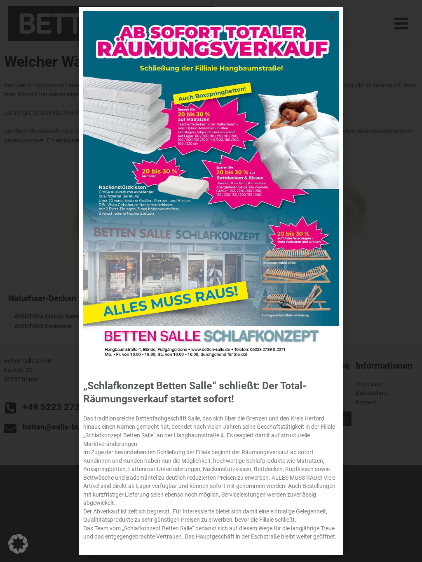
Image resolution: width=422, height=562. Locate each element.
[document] (211, 281)
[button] (331, 18)
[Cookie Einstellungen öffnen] (18, 551)
